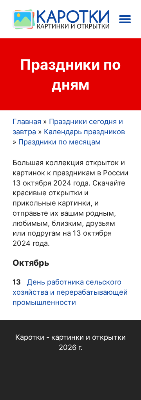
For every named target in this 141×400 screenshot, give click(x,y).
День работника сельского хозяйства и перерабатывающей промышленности (70, 291)
